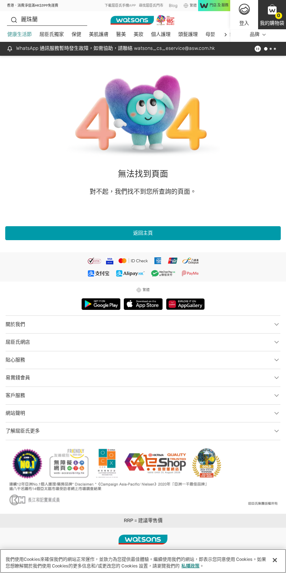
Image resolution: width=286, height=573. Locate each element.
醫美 (121, 34)
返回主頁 (143, 233)
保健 (76, 34)
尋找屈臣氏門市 (151, 5)
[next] (225, 34)
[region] (143, 561)
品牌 (254, 34)
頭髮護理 (188, 34)
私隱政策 (190, 565)
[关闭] (275, 560)
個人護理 (161, 34)
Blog (173, 5)
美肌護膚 (98, 34)
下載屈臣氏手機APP (120, 5)
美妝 (138, 34)
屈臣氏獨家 (51, 34)
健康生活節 (19, 34)
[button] (272, 14)
